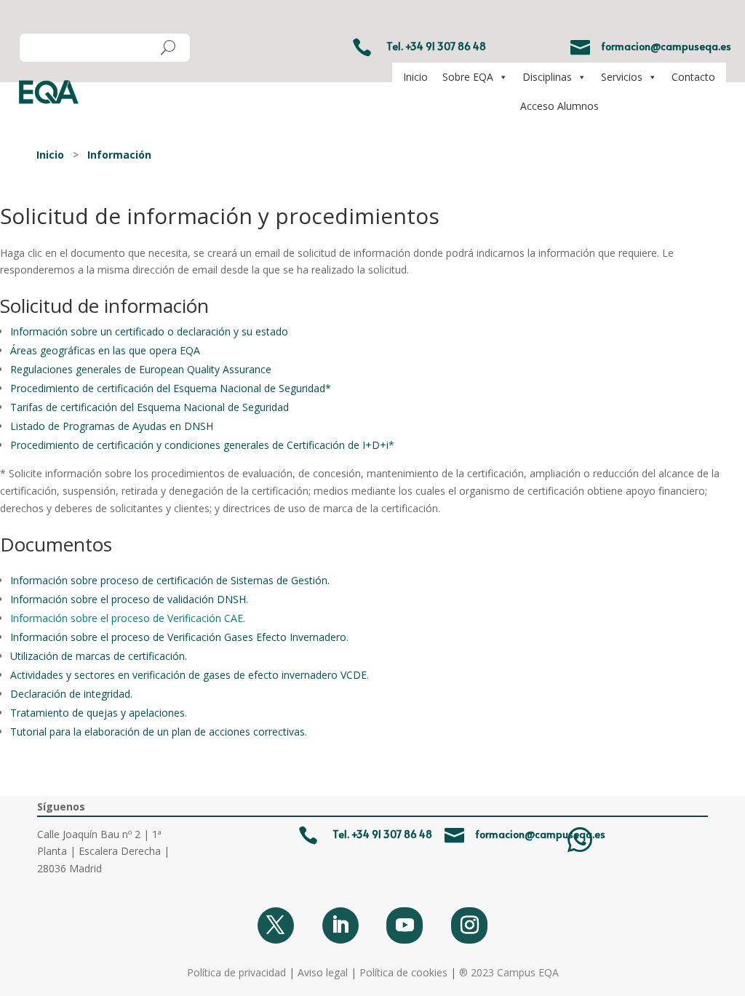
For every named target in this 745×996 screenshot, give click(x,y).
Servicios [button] (621, 77)
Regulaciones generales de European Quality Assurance (140, 369)
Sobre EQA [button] (467, 77)
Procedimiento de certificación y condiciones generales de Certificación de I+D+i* (202, 445)
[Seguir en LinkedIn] (340, 925)
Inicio (415, 77)
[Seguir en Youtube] (404, 925)
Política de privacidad (236, 972)
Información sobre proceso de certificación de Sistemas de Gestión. (170, 580)
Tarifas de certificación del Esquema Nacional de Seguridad (149, 407)
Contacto (693, 77)
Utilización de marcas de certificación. (98, 656)
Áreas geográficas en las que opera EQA (105, 350)
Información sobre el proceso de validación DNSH (128, 599)
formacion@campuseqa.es (666, 46)
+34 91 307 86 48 (445, 46)
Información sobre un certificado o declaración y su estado (149, 331)
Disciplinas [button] (547, 77)
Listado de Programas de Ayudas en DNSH (111, 426)
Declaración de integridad (70, 694)
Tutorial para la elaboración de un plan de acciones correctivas (157, 731)
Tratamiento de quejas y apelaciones (97, 713)
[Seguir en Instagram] (469, 925)
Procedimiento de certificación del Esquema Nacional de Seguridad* (170, 388)
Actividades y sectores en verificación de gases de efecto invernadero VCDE (188, 675)
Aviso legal (323, 972)
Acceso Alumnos (559, 106)
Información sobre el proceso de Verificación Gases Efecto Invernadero (178, 637)
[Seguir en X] (276, 925)
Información (119, 155)
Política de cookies (403, 972)
